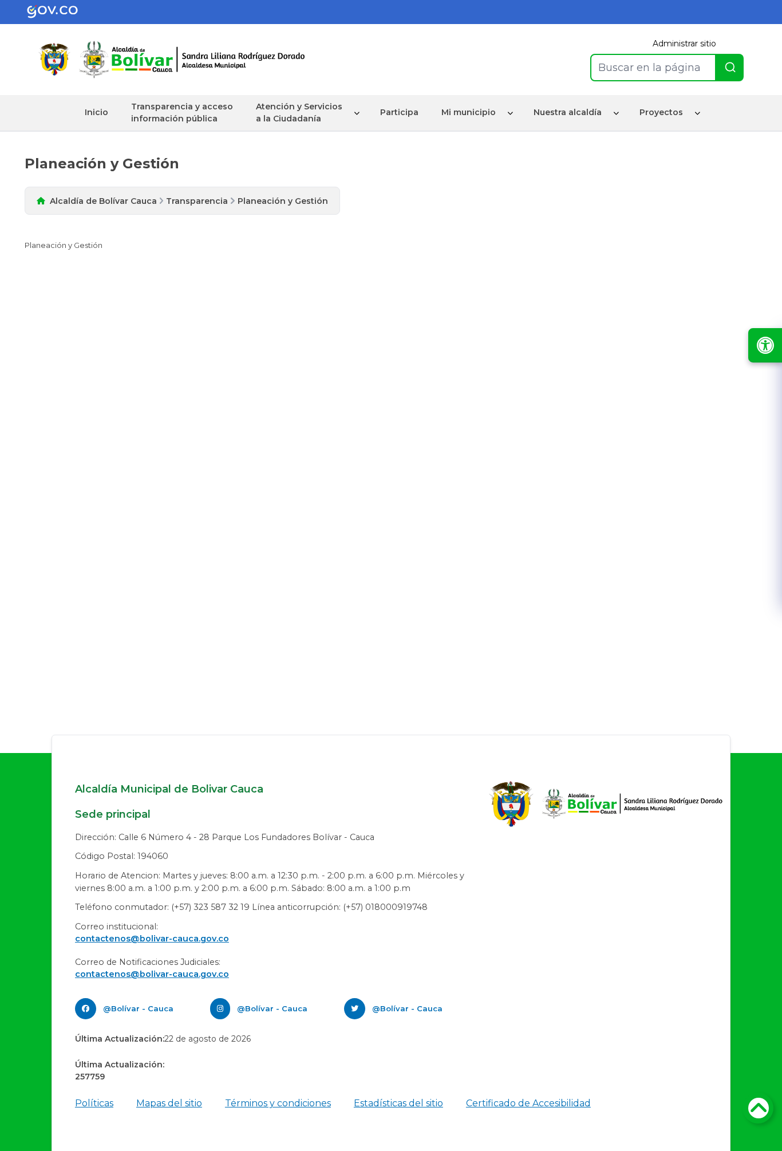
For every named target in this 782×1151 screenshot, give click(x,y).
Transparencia (197, 201)
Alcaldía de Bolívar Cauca (103, 201)
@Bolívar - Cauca (138, 1008)
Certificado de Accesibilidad (528, 1103)
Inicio (96, 112)
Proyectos (661, 112)
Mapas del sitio (169, 1103)
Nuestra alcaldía (568, 112)
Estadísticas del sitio (398, 1103)
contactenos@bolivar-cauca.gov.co (152, 938)
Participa (399, 112)
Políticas (94, 1103)
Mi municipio (468, 112)
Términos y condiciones (278, 1103)
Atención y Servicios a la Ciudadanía (299, 112)
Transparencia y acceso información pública (182, 112)
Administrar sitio (684, 43)
